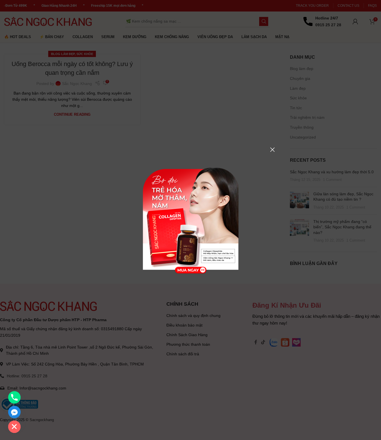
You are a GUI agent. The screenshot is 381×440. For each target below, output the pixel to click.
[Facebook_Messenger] (14, 412)
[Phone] (14, 397)
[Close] (272, 150)
